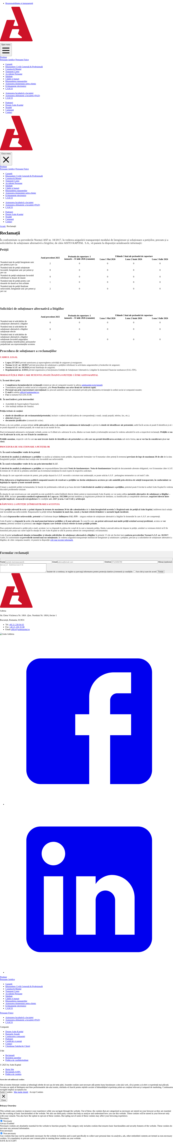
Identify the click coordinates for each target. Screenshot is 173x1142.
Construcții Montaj (13, 69)
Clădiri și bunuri (12, 79)
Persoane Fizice (22, 60)
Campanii (9, 110)
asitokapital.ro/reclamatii (92, 385)
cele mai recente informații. (61, 540)
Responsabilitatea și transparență (19, 3)
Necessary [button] (4, 1118)
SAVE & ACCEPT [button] (8, 1141)
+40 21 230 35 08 (16, 627)
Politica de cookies (13, 1074)
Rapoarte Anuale (12, 1034)
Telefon (108, 562)
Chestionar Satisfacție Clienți (17, 1046)
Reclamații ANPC (13, 1072)
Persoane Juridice (7, 60)
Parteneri (9, 102)
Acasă (3, 226)
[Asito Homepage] (86, 42)
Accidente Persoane (13, 74)
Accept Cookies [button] (36, 1092)
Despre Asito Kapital (14, 105)
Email (54, 562)
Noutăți (8, 107)
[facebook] (89, 804)
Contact (8, 112)
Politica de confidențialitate (16, 1060)
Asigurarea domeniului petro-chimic (20, 84)
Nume (2, 562)
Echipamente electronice (15, 86)
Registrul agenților (13, 1058)
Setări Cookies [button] (6, 1092)
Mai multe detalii (21, 1092)
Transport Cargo (12, 71)
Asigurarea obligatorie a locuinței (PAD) (22, 95)
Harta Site (9, 1069)
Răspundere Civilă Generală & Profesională (24, 67)
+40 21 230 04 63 (16, 624)
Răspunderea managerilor (16, 81)
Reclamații (9, 1055)
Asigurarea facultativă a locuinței (19, 93)
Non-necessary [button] (6, 1131)
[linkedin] (89, 972)
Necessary (7, 1121)
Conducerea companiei (15, 1036)
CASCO (9, 88)
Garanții (8, 64)
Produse (3, 57)
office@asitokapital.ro (29, 392)
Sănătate (9, 76)
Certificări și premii (13, 1041)
